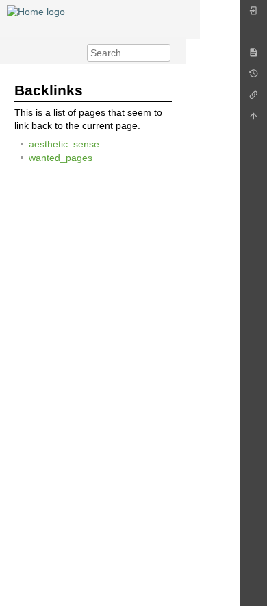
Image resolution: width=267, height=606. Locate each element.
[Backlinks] (253, 98)
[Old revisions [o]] (253, 77)
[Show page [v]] (253, 55)
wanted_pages (60, 157)
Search (163, 53)
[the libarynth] (36, 10)
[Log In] (253, 14)
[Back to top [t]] (253, 119)
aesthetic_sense (64, 143)
